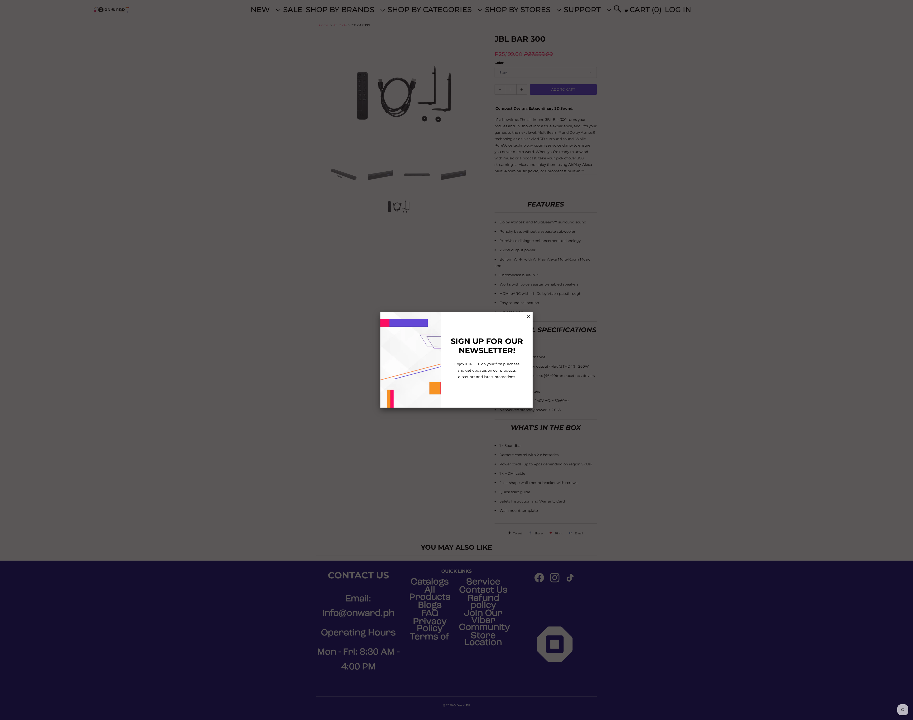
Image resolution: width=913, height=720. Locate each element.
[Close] (528, 316)
